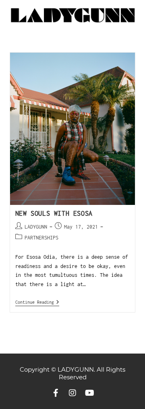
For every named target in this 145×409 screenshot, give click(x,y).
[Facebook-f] (56, 393)
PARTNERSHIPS (41, 238)
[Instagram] (72, 393)
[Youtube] (89, 393)
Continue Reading (37, 302)
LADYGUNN (36, 227)
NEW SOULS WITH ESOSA (54, 213)
